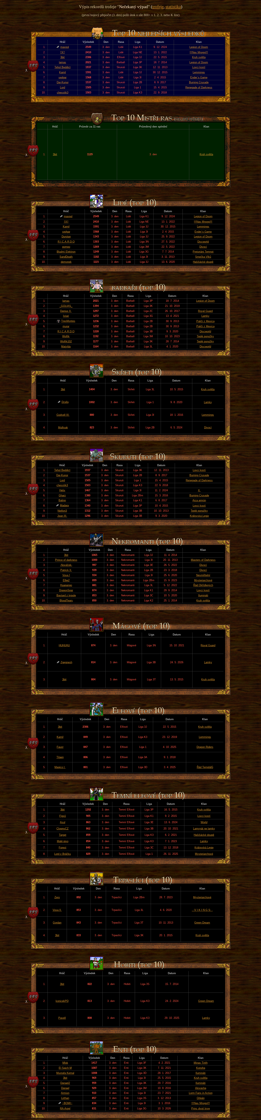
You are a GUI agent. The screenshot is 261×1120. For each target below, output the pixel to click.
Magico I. (59, 767)
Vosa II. (57, 910)
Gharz (62, 495)
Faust (60, 747)
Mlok (65, 1062)
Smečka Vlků (203, 256)
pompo (66, 246)
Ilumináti (203, 595)
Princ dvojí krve (200, 1108)
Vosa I (66, 575)
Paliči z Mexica (205, 321)
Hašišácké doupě (203, 261)
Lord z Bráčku (62, 853)
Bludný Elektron (66, 251)
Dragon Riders (205, 747)
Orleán (201, 1098)
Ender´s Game (198, 77)
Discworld (203, 241)
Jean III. (62, 515)
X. (199, 490)
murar (66, 326)
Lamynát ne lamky (204, 828)
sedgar (62, 77)
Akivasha (200, 1088)
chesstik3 (62, 92)
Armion (65, 1092)
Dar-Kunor (63, 82)
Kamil (62, 72)
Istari (66, 315)
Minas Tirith (201, 1062)
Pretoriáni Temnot (203, 251)
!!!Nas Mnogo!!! (199, 52)
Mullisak (63, 427)
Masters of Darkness (203, 559)
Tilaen (60, 757)
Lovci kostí (198, 67)
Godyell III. (63, 414)
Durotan (66, 236)
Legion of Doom (198, 47)
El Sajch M (65, 1067)
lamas (62, 62)
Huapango (66, 585)
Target (62, 834)
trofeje (158, 6)
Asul (62, 822)
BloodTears (66, 600)
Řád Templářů (205, 767)
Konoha (200, 1067)
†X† (62, 52)
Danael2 (65, 1083)
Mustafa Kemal (65, 1073)
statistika (173, 6)
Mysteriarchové (203, 580)
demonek (66, 261)
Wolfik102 (66, 341)
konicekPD (62, 1000)
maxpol (64, 47)
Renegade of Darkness (198, 87)
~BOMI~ (67, 1103)
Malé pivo (62, 841)
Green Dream (202, 922)
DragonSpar (66, 590)
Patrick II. (66, 570)
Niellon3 (62, 510)
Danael (65, 1088)
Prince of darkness (66, 559)
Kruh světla (199, 57)
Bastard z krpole (66, 595)
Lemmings (199, 72)
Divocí (203, 246)
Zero (57, 897)
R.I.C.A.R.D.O (66, 241)
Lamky (205, 315)
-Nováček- (66, 565)
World (204, 822)
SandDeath (66, 256)
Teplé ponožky (205, 336)
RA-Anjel (65, 1108)
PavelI (62, 1017)
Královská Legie (199, 515)
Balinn (62, 500)
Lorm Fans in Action (200, 1092)
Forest (62, 847)
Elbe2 (66, 580)
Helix (62, 490)
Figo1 (62, 815)
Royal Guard (205, 311)
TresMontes (68, 321)
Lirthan (65, 1098)
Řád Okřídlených (203, 585)
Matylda (66, 346)
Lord (62, 87)
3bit (62, 57)
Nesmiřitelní (203, 575)
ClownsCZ (62, 828)
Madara (64, 505)
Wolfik (66, 336)
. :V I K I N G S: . (202, 910)
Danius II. (66, 311)
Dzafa (65, 402)
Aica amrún (199, 500)
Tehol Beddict (62, 67)
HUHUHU (64, 645)
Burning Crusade (199, 82)
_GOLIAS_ (66, 305)
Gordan (57, 922)
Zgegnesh (66, 662)
